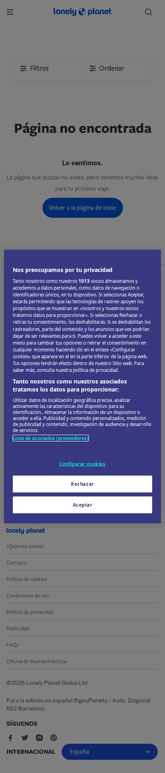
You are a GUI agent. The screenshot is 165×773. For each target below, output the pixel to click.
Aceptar (83, 505)
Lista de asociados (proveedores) (51, 438)
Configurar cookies (82, 464)
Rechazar (82, 484)
